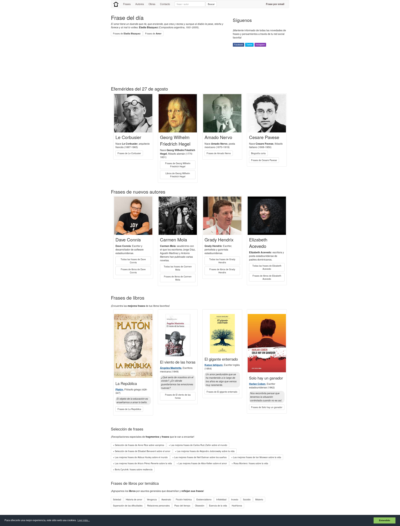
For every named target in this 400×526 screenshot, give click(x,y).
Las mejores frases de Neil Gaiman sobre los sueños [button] (200, 457)
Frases (127, 4)
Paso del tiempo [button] (182, 505)
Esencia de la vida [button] (218, 505)
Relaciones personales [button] (158, 505)
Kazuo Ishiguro (214, 365)
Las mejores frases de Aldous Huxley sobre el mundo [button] (141, 457)
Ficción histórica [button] (184, 499)
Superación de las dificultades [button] (127, 505)
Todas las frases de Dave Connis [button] (133, 261)
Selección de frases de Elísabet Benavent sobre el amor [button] (142, 451)
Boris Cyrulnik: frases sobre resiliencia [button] (133, 469)
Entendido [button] (384, 520)
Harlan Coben (257, 384)
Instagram (260, 44)
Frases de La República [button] (129, 409)
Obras (152, 4)
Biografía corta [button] (258, 153)
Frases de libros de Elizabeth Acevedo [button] (266, 277)
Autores (139, 4)
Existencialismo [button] (204, 499)
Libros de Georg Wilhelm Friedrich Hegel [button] (177, 175)
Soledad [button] (117, 499)
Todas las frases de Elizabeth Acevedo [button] (266, 267)
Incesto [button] (234, 499)
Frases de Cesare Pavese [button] (264, 160)
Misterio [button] (259, 499)
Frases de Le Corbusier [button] (129, 153)
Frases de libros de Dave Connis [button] (133, 271)
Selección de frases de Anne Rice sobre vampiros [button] (139, 445)
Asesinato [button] (166, 499)
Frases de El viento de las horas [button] (178, 396)
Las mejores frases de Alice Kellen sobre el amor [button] (202, 463)
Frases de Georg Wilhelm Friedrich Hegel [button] (177, 165)
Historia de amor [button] (134, 499)
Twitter (249, 44)
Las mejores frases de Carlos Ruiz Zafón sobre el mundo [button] (199, 445)
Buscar (211, 4)
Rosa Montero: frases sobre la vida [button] (250, 463)
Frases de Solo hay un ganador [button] (266, 407)
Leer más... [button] (84, 520)
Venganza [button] (152, 499)
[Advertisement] (168, 61)
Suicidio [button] (247, 499)
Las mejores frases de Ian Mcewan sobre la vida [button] (257, 457)
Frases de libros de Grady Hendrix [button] (222, 271)
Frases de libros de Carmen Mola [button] (178, 278)
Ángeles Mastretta (170, 368)
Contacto (165, 4)
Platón (119, 389)
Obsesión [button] (199, 505)
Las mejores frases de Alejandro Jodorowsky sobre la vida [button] (206, 451)
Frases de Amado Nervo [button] (219, 153)
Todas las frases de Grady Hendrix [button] (222, 261)
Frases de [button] (126, 33)
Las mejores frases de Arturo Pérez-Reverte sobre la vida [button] (143, 463)
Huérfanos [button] (237, 505)
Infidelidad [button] (221, 499)
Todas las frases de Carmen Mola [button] (178, 268)
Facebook (238, 44)
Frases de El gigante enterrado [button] (222, 391)
